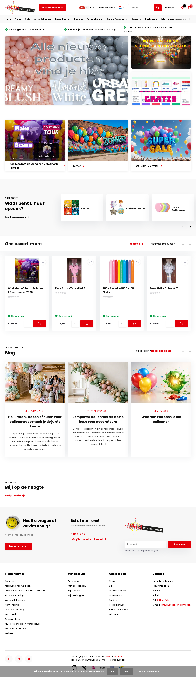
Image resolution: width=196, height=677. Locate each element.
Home (8, 19)
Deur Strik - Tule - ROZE (70, 288)
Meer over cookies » (148, 671)
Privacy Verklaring (14, 595)
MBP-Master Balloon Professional (22, 623)
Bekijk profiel (13, 495)
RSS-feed (119, 656)
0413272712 (78, 534)
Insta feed (10, 614)
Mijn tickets (74, 590)
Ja (112, 671)
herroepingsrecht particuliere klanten (25, 590)
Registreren (74, 581)
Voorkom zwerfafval (15, 628)
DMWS (108, 656)
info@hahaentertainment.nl (88, 539)
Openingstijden (13, 619)
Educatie (137, 19)
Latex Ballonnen (43, 19)
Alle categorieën (51, 7)
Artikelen (9, 633)
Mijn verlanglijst (76, 595)
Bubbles (78, 19)
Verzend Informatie (15, 600)
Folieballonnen (95, 19)
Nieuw (18, 19)
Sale (27, 19)
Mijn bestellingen (77, 585)
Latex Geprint (63, 19)
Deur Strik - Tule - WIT (164, 288)
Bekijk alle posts (161, 351)
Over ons (10, 581)
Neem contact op (18, 546)
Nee (126, 671)
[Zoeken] (158, 7)
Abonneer (179, 544)
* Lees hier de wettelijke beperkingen (141, 550)
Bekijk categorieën (15, 217)
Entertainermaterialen (173, 19)
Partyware (151, 19)
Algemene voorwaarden (18, 585)
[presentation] (183, 227)
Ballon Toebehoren (117, 19)
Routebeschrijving (14, 609)
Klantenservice (107, 7)
